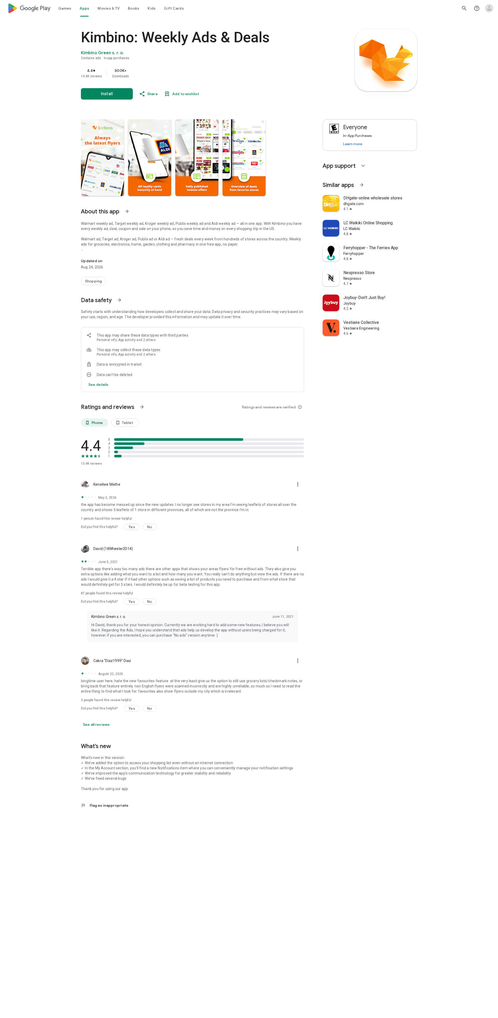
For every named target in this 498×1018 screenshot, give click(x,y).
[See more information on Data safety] (119, 300)
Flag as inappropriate (104, 805)
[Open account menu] (489, 8)
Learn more (352, 144)
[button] (102, 157)
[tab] (64, 8)
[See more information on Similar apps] (361, 185)
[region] (184, 73)
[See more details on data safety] (98, 384)
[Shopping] (93, 281)
